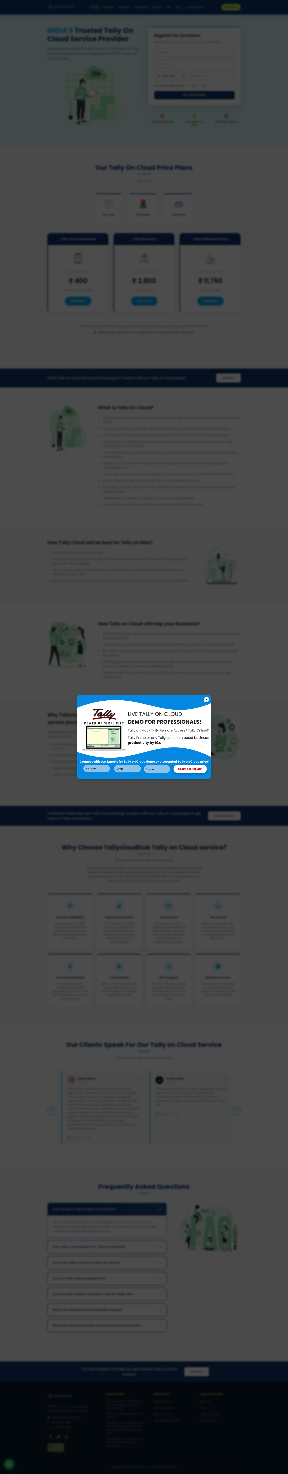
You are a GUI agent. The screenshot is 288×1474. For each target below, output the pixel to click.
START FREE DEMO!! (190, 769)
